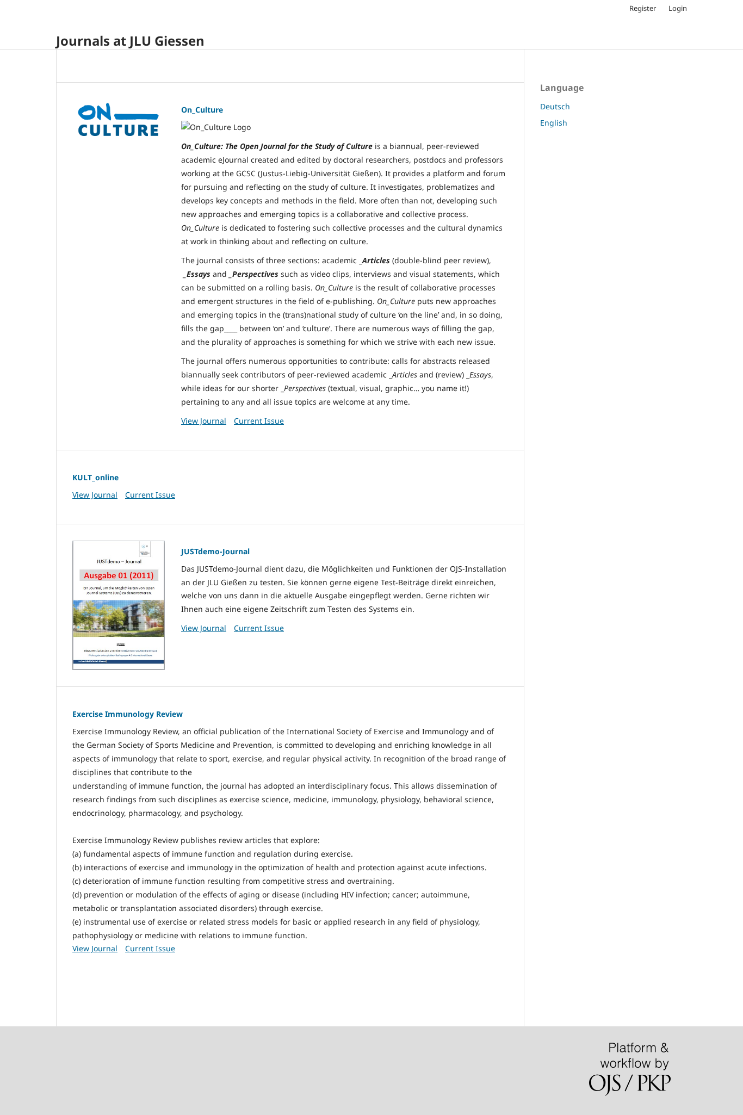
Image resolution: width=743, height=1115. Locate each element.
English (553, 122)
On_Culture (202, 109)
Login (677, 8)
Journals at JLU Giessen (130, 40)
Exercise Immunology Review (127, 714)
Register (642, 8)
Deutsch (555, 106)
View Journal (203, 421)
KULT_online (95, 477)
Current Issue (259, 421)
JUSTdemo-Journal (215, 551)
